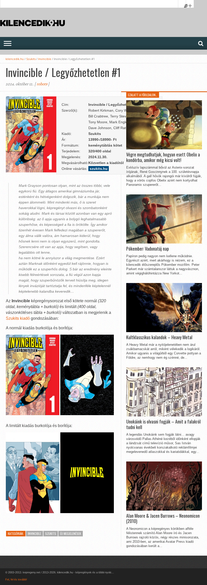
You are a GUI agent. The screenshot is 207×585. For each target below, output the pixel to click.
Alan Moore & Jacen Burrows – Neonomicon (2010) (163, 518)
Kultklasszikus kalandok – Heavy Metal (159, 337)
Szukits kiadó (18, 318)
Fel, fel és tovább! (16, 579)
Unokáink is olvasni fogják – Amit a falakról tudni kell (163, 424)
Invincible (44, 59)
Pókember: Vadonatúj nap (147, 249)
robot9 (42, 84)
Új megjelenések (70, 533)
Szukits (31, 59)
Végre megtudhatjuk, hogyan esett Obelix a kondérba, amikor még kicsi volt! (163, 157)
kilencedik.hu (15, 59)
